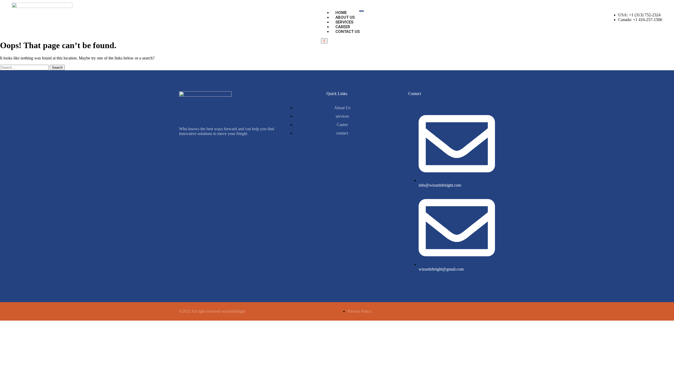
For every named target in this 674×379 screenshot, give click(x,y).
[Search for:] (25, 67)
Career (342, 26)
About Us (345, 17)
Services (344, 22)
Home (341, 12)
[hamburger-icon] (361, 11)
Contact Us (347, 31)
